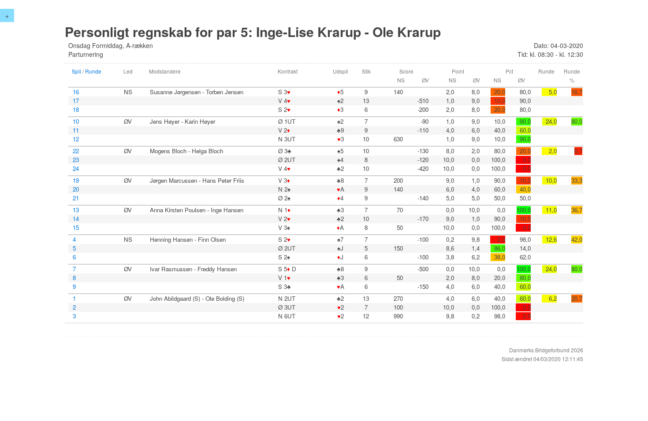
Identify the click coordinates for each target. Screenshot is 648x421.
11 (76, 130)
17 (76, 101)
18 (76, 110)
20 (76, 189)
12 (76, 139)
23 (76, 160)
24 (76, 169)
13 (76, 210)
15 (76, 228)
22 (76, 151)
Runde (93, 71)
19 (76, 181)
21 (76, 198)
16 (76, 92)
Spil (76, 71)
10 (76, 122)
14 (76, 219)
